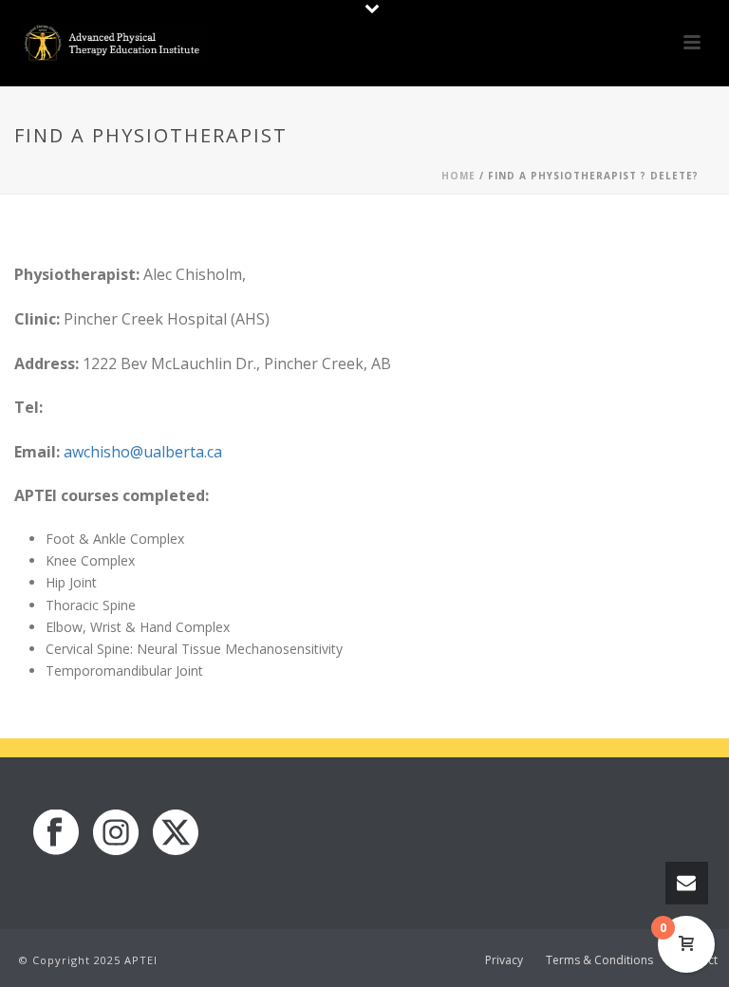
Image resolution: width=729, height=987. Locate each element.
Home (458, 175)
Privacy (504, 960)
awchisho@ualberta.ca (143, 451)
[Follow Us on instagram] (116, 833)
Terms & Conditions (599, 960)
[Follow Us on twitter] (175, 833)
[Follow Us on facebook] (56, 833)
